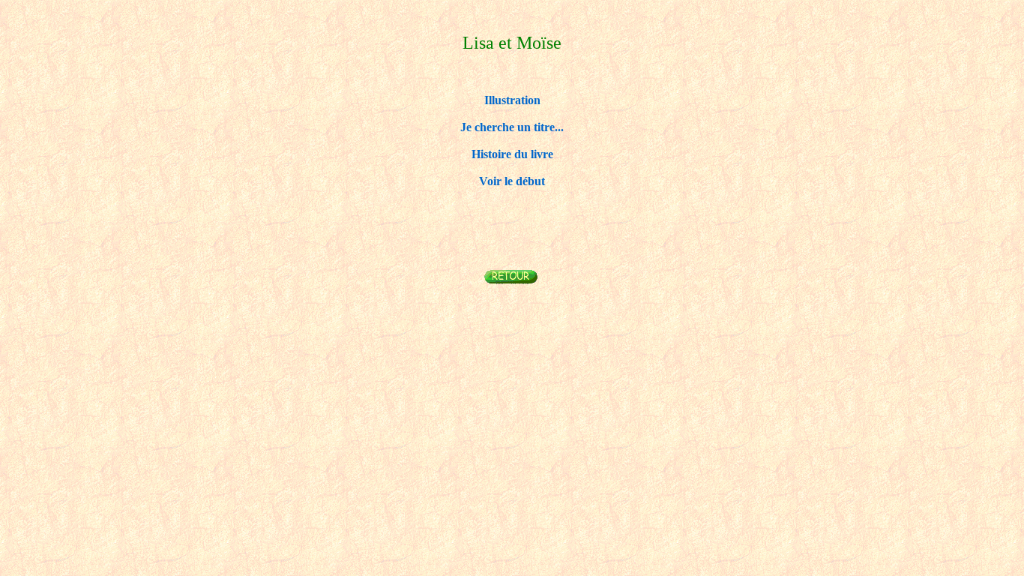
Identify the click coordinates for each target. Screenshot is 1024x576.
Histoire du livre (512, 154)
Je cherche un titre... (512, 127)
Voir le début (512, 181)
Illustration (512, 100)
